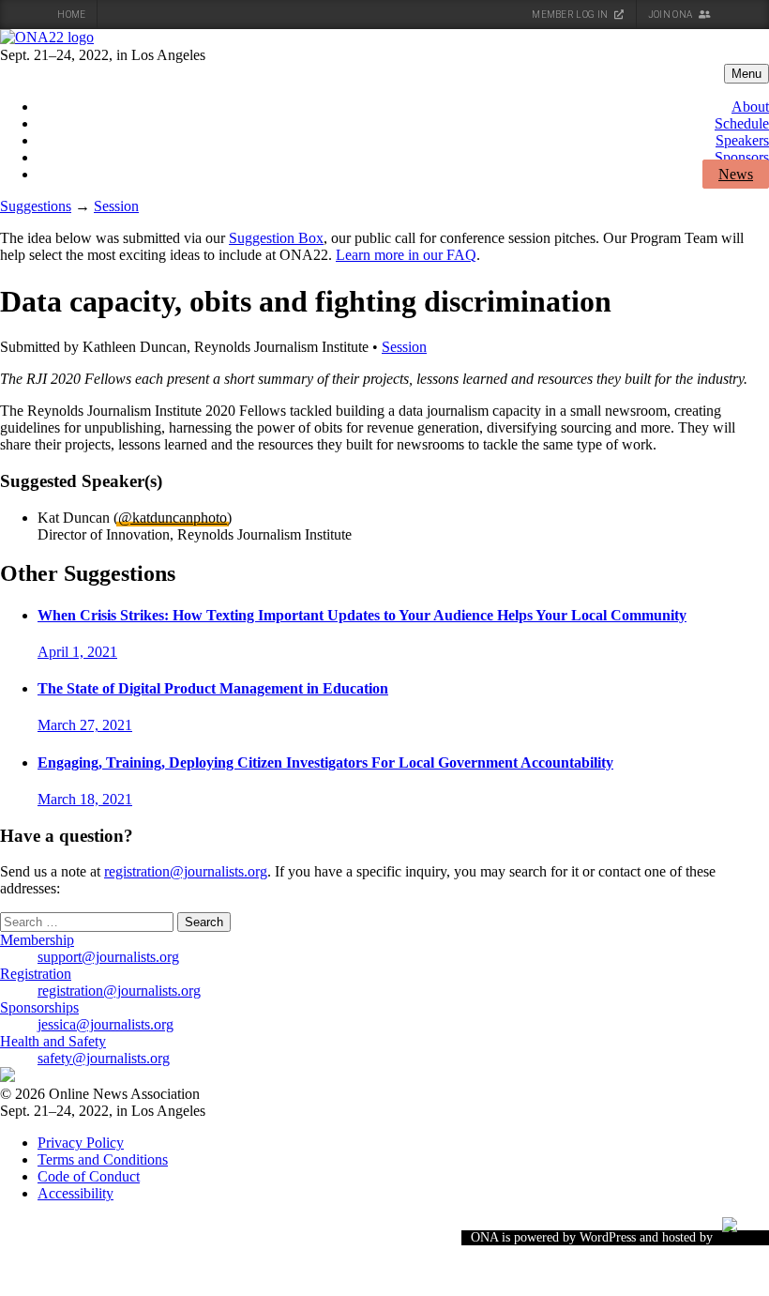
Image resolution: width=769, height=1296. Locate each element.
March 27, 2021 (85, 725)
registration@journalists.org (185, 871)
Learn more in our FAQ (406, 255)
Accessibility (75, 1193)
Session (116, 206)
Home (71, 14)
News (735, 174)
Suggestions (35, 206)
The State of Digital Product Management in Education (213, 688)
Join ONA (671, 14)
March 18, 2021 (85, 799)
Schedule (742, 123)
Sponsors (742, 157)
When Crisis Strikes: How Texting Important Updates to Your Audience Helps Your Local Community (362, 615)
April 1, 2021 (77, 652)
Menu (746, 74)
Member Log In (571, 14)
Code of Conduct (89, 1176)
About (750, 106)
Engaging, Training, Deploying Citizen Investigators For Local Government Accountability (325, 762)
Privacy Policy (81, 1143)
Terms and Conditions (103, 1159)
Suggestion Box (276, 238)
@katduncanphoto (172, 518)
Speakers (742, 140)
